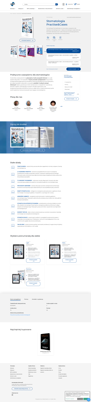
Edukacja (12, 8)
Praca (59, 372)
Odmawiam (80, 398)
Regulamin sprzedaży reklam (46, 368)
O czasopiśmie (68, 82)
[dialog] (77, 396)
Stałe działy (67, 89)
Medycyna (20, 8)
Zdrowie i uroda (59, 8)
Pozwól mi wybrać (70, 398)
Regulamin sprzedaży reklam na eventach (46, 371)
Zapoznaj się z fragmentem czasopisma (31, 150)
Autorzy (66, 84)
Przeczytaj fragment (26, 40)
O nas (59, 368)
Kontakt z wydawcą (37, 299)
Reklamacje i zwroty (32, 372)
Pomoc (26, 299)
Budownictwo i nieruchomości (45, 8)
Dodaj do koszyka (72, 69)
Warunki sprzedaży (32, 368)
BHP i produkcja (30, 8)
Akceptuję (86, 398)
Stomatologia (19, 13)
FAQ (29, 374)
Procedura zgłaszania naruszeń (62, 377)
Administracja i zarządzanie (73, 8)
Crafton (54, 399)
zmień (78, 94)
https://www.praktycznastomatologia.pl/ (20, 314)
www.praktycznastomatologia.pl (74, 17)
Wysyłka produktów (32, 370)
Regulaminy (30, 376)
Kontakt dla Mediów (62, 374)
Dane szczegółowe (15, 299)
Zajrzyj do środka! (68, 87)
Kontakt (60, 370)
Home (11, 13)
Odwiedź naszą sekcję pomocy (21, 388)
